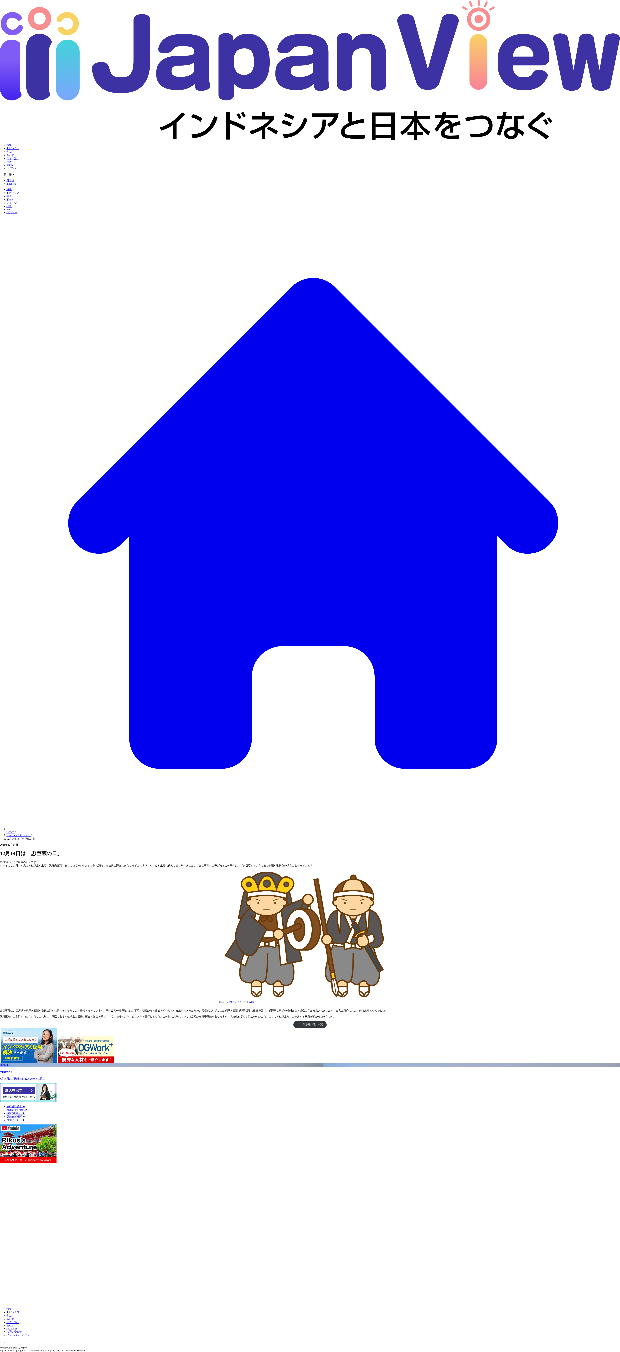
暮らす (10, 155)
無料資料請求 (15, 1106)
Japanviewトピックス (18, 835)
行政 (9, 162)
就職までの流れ (17, 1109)
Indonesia (11, 183)
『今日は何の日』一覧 (310, 1024)
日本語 (10, 180)
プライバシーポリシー (19, 1335)
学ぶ (9, 151)
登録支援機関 (15, 1116)
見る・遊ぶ (12, 158)
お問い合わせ (15, 1120)
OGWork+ (11, 168)
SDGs (9, 165)
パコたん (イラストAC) (240, 1002)
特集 (9, 145)
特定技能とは (15, 1113)
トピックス (12, 148)
